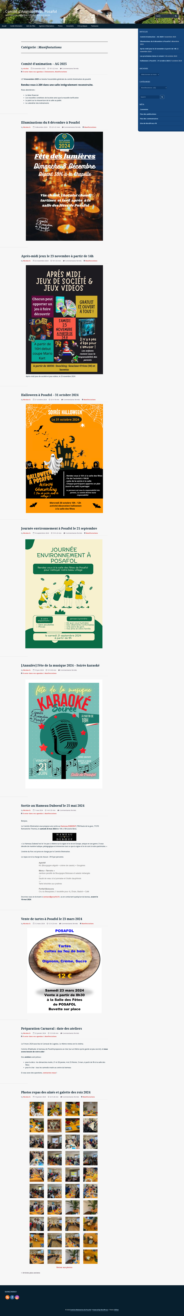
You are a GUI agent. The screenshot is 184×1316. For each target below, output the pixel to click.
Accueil (4, 26)
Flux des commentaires (149, 119)
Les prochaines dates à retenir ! (152, 56)
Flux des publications (148, 114)
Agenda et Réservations (46, 26)
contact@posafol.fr (51, 897)
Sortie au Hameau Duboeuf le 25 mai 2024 (52, 805)
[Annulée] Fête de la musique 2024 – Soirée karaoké (60, 665)
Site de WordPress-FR (148, 123)
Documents (70, 26)
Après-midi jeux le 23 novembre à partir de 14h (57, 256)
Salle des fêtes (30, 26)
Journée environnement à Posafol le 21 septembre (59, 528)
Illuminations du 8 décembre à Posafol (50, 122)
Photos (60, 26)
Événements (49, 72)
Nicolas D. (27, 127)
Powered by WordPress (100, 1310)
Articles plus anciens (31, 1273)
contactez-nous (49, 1073)
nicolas (26, 69)
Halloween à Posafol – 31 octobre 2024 (49, 395)
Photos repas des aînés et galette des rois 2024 (55, 1092)
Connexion (144, 109)
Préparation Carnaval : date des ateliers (51, 1028)
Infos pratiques (82, 26)
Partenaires (94, 26)
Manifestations (61, 72)
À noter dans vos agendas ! (33, 72)
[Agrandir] (99, 931)
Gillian (116, 1310)
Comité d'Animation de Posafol (31, 11)
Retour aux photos (64, 1267)
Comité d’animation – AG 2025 (44, 64)
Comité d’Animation (16, 26)
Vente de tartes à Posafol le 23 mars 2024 (51, 919)
